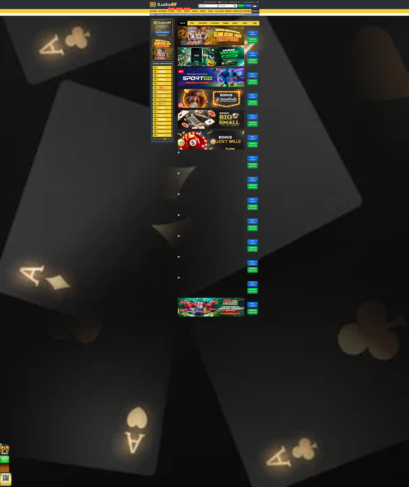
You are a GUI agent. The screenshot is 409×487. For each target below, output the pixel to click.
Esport (235, 23)
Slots (179, 11)
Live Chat (223, 2)
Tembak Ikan (237, 11)
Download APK (211, 2)
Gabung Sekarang (253, 40)
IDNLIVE (187, 11)
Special (182, 23)
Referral (247, 11)
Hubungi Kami (236, 2)
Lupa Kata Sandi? (249, 2)
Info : (153, 14)
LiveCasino (215, 23)
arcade (195, 11)
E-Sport (171, 11)
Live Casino (219, 11)
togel (210, 11)
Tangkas (228, 11)
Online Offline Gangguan (163, 139)
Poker (202, 11)
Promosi (255, 11)
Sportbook (162, 11)
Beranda (153, 11)
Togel (255, 23)
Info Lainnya (252, 34)
